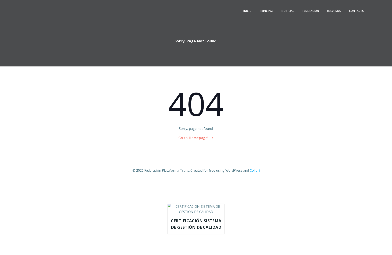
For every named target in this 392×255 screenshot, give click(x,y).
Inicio (247, 11)
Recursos (334, 11)
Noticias (288, 11)
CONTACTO (356, 11)
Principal (266, 11)
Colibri (255, 170)
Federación (311, 11)
